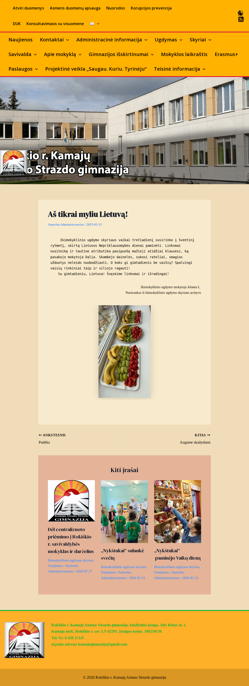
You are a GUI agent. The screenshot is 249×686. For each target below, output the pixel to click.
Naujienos (21, 39)
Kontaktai (52, 39)
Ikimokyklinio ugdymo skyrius (70, 560)
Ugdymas (166, 39)
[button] (97, 24)
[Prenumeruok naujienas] (241, 19)
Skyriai (198, 39)
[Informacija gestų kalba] (240, 13)
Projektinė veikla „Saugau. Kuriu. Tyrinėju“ (96, 69)
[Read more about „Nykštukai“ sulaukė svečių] (124, 511)
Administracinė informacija (109, 39)
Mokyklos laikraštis (184, 54)
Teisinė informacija (177, 69)
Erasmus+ (226, 54)
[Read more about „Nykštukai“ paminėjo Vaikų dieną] (177, 511)
